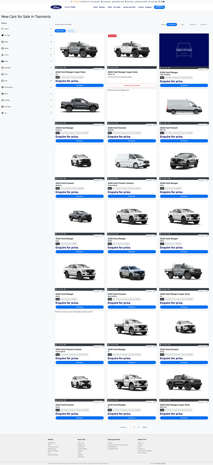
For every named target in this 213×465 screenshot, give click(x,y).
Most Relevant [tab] (171, 24)
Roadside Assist (113, 449)
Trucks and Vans (53, 447)
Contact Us (141, 449)
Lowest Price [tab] (203, 24)
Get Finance (79, 85)
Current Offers (82, 449)
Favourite (97, 69)
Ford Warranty (112, 447)
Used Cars (81, 447)
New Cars (81, 443)
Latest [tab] (182, 24)
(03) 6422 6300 (142, 2)
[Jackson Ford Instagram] (162, 1)
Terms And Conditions (145, 451)
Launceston (107, 2)
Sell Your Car (159, 7)
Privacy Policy (142, 453)
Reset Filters (60, 31)
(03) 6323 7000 (119, 2)
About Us (141, 443)
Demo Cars (81, 445)
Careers (140, 445)
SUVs (49, 445)
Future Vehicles (53, 455)
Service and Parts (129, 7)
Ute (49, 453)
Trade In (80, 455)
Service (110, 443)
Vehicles (102, 7)
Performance (52, 449)
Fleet (79, 453)
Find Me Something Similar (132, 85)
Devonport (130, 2)
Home (96, 7)
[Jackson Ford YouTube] (164, 1)
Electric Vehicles (53, 451)
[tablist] (187, 24)
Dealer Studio (161, 463)
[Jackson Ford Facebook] (159, 1)
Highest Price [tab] (193, 24)
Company (148, 7)
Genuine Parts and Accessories (117, 445)
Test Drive (81, 457)
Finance (141, 7)
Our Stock (116, 7)
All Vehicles (51, 443)
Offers (110, 7)
